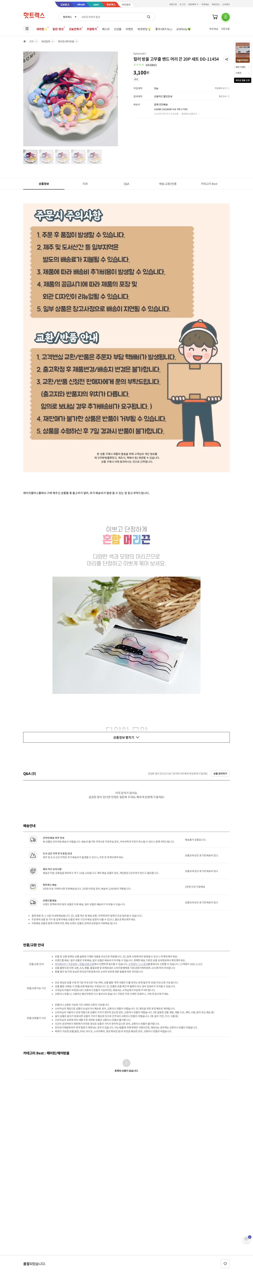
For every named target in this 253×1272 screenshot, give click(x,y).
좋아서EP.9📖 (163, 29)
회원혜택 (192, 4)
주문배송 (205, 4)
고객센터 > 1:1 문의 (138, 964)
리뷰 (85, 184)
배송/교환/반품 (168, 184)
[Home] (24, 41)
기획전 (238, 72)
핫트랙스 (67, 17)
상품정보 (44, 184)
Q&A (126, 184)
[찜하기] (225, 1263)
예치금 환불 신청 (243, 80)
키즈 (31, 41)
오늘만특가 (75, 29)
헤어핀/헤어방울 (66, 41)
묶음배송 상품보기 (189, 113)
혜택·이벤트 (241, 66)
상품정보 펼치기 (123, 737)
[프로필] (226, 17)
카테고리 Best (209, 184)
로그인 (182, 4)
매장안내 (215, 4)
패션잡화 (45, 41)
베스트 (106, 29)
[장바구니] (215, 17)
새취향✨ (41, 29)
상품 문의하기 (220, 773)
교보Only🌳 (183, 29)
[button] (226, 59)
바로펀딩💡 (144, 29)
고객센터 (226, 4)
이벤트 (129, 29)
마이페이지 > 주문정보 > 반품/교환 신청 (74, 964)
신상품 (118, 29)
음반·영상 (58, 29)
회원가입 (173, 4)
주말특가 (92, 29)
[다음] (119, 100)
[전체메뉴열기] (27, 28)
